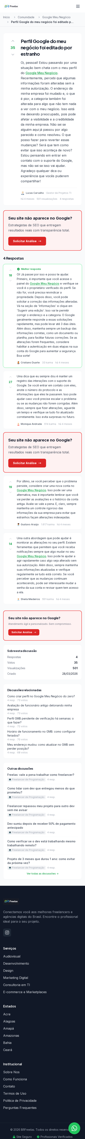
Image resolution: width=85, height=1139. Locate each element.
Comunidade (26, 17)
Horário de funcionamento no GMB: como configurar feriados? (41, 733)
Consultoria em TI (16, 985)
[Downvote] (13, 54)
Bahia (7, 1043)
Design (8, 971)
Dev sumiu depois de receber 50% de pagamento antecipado (41, 825)
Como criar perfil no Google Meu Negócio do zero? (41, 696)
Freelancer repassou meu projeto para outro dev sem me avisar (41, 808)
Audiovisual (11, 956)
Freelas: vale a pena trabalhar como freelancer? (40, 774)
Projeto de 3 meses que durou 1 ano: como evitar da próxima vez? (41, 861)
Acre (6, 1014)
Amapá (8, 1028)
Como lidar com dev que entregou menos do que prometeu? (41, 790)
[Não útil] (10, 280)
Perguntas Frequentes (20, 1108)
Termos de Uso (14, 1093)
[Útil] (10, 270)
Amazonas (11, 1036)
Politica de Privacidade (20, 1101)
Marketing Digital (15, 978)
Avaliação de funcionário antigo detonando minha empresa (39, 707)
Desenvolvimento (16, 963)
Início (6, 17)
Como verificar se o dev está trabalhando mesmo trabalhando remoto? (41, 843)
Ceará (7, 1050)
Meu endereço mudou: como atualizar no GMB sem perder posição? (40, 746)
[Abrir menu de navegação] (78, 6)
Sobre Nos (11, 1072)
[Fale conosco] (74, 1128)
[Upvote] (13, 41)
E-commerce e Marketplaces (25, 992)
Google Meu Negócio (56, 17)
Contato (9, 1086)
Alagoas (9, 1021)
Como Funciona (15, 1079)
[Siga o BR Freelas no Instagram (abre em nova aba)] (7, 932)
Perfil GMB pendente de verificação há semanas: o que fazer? (40, 720)
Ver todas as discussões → (43, 873)
